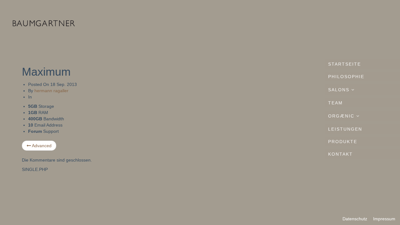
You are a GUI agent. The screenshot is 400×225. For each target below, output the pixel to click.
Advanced (41, 145)
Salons (339, 89)
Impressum (384, 218)
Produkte (342, 141)
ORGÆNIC (342, 115)
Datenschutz (354, 218)
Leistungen (345, 129)
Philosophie (346, 76)
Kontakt (340, 154)
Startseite (344, 64)
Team (335, 102)
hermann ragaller (51, 90)
